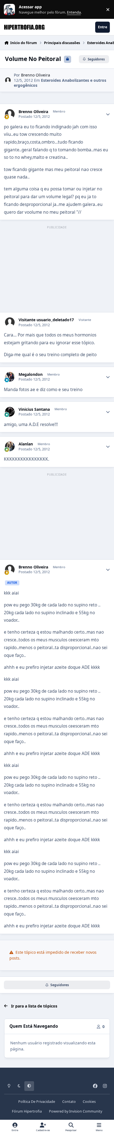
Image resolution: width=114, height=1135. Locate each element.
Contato (69, 1101)
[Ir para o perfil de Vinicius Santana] (10, 412)
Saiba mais (10, 9)
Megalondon (31, 374)
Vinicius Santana (34, 409)
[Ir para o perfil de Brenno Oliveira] (8, 80)
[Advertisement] (57, 269)
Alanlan (26, 444)
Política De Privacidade (36, 1101)
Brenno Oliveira (35, 75)
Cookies (89, 1101)
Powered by (75, 1111)
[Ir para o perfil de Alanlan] (10, 446)
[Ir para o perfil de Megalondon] (10, 377)
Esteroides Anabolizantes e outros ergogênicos (60, 83)
